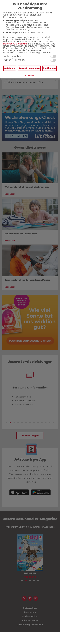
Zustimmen (49, 68)
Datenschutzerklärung (15, 43)
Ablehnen (9, 68)
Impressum (30, 75)
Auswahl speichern (29, 68)
